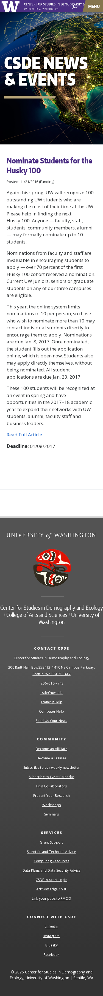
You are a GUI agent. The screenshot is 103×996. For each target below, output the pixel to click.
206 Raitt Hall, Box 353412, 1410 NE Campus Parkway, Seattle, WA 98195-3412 (51, 670)
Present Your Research (51, 795)
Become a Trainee (51, 758)
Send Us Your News (51, 720)
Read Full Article (24, 434)
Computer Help (51, 711)
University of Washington (11, 6)
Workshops (51, 805)
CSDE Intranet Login (51, 879)
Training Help (51, 702)
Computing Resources (51, 861)
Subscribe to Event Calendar (51, 777)
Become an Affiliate (51, 748)
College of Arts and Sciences (36, 614)
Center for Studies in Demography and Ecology (51, 607)
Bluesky (51, 945)
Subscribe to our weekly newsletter (51, 767)
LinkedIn (51, 926)
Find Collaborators (51, 786)
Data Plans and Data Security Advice (52, 870)
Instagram (51, 936)
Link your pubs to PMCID (51, 898)
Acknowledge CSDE (51, 889)
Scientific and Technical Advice (51, 851)
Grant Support (51, 842)
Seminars (51, 814)
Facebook (52, 954)
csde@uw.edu (51, 692)
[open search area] (75, 6)
